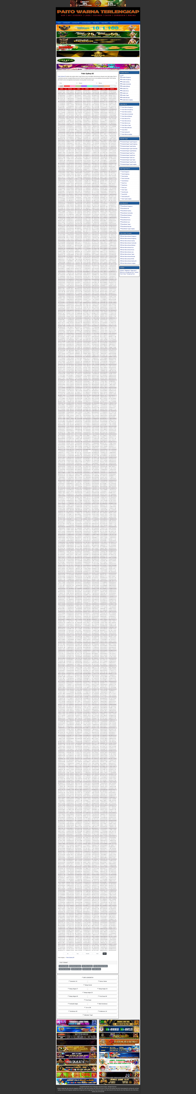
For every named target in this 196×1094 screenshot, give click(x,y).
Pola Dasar (88, 1000)
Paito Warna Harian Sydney (100, 966)
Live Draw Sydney (86, 23)
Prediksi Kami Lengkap (127, 99)
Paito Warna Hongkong (127, 109)
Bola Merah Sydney (76, 969)
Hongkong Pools (131, 274)
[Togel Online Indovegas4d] (119, 1081)
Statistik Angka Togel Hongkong (129, 144)
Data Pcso (124, 183)
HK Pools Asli (101, 1091)
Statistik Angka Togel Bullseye (129, 150)
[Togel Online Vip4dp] (119, 1035)
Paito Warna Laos (126, 123)
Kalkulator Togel (88, 1015)
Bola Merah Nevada (126, 226)
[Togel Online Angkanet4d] (119, 1062)
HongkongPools (90, 1090)
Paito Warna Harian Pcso (128, 247)
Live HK (121, 75)
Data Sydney (125, 176)
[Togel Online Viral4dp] (98, 67)
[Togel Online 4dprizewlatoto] (77, 1068)
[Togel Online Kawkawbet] (77, 1035)
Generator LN (73, 981)
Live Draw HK (66, 23)
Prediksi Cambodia (126, 84)
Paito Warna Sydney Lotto (100, 1090)
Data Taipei (124, 189)
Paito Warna (96, 23)
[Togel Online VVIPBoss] (98, 28)
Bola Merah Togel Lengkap (128, 228)
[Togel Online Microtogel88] (77, 1022)
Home (59, 23)
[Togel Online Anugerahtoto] (119, 1049)
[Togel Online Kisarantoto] (98, 54)
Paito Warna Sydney (87, 966)
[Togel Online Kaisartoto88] (77, 1075)
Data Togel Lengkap (126, 198)
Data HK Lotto (120, 1090)
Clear (104, 953)
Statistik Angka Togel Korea (128, 155)
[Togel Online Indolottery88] (119, 1055)
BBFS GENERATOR (88, 977)
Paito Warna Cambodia (127, 114)
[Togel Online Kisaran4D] (98, 47)
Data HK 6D (124, 194)
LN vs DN (88, 1007)
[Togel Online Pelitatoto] (98, 60)
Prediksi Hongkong (126, 79)
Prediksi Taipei (125, 95)
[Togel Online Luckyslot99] (119, 1029)
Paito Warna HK (70, 1088)
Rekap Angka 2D (88, 992)
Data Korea (124, 185)
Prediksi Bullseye (126, 86)
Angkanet (70, 1090)
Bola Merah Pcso (126, 217)
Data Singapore (125, 171)
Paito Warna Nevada (127, 127)
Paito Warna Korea (126, 120)
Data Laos (124, 187)
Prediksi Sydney (96, 969)
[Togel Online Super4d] (98, 41)
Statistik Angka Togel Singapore (129, 141)
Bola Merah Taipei (126, 224)
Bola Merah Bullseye (127, 215)
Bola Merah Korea (126, 219)
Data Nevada (125, 192)
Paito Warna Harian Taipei (128, 254)
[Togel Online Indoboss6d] (119, 1022)
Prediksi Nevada (126, 97)
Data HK (103, 1088)
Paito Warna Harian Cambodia (129, 243)
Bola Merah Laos (126, 222)
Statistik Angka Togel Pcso (128, 153)
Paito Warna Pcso (126, 118)
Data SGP (107, 1088)
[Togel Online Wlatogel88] (77, 1062)
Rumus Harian (103, 981)
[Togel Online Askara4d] (77, 1049)
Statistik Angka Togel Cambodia (129, 148)
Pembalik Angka (73, 1004)
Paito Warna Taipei (126, 125)
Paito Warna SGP (97, 1088)
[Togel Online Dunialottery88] (119, 1042)
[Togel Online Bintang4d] (77, 1055)
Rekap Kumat (88, 985)
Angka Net (63, 1088)
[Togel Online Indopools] (119, 1068)
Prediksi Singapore (126, 77)
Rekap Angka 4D (73, 996)
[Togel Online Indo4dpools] (77, 1081)
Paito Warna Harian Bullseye (128, 245)
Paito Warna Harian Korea (128, 249)
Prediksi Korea (125, 90)
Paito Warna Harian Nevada (128, 256)
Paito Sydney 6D (114, 23)
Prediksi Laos (125, 93)
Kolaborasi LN (103, 1011)
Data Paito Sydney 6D (64, 969)
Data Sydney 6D (125, 196)
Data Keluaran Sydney (75, 966)
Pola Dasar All (103, 996)
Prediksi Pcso (125, 88)
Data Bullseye (125, 180)
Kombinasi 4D (73, 1011)
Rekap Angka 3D (102, 989)
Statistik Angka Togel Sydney (129, 146)
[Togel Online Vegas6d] (77, 1042)
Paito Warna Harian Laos (128, 252)
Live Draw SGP (75, 23)
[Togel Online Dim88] (98, 34)
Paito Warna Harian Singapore (129, 236)
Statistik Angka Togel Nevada (129, 162)
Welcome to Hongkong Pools (127, 272)
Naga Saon (81, 1088)
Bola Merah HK (125, 208)
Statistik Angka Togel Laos (128, 157)
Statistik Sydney (87, 969)
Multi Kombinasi (102, 1004)
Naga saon (133, 270)
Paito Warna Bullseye (127, 116)
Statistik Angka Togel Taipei (128, 159)
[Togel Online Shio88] (119, 1075)
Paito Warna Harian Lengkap (128, 263)
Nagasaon (127, 270)
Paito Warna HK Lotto (111, 1090)
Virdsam (122, 270)
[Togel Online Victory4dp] (77, 1029)
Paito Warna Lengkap (127, 134)
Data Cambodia (125, 178)
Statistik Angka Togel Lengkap (129, 164)
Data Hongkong (125, 174)
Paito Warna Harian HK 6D (128, 258)
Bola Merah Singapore (127, 206)
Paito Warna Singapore (127, 107)
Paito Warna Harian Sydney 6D (129, 261)
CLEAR (61, 86)
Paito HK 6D (105, 23)
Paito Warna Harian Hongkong (129, 238)
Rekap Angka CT (73, 989)
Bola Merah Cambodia (127, 213)
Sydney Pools (76, 1090)
